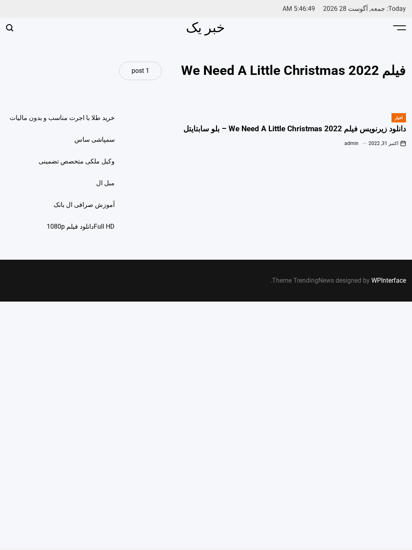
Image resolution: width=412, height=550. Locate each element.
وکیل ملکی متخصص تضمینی (77, 161)
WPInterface (388, 280)
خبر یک (205, 27)
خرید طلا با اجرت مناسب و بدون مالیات (62, 118)
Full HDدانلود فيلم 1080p (81, 226)
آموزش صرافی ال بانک (84, 205)
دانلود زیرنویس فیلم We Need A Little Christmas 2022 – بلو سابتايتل (294, 128)
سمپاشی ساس (94, 139)
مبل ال (105, 183)
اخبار (399, 118)
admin (351, 143)
